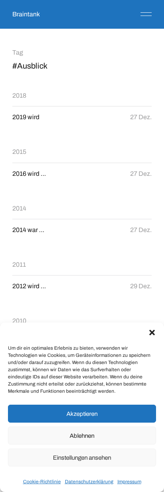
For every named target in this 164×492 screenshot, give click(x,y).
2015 (19, 151)
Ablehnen (82, 436)
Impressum (129, 481)
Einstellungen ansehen (82, 458)
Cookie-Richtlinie (42, 481)
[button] (152, 333)
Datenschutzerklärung (89, 481)
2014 (19, 208)
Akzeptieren (82, 414)
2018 (19, 95)
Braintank (26, 14)
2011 (19, 264)
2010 (19, 320)
